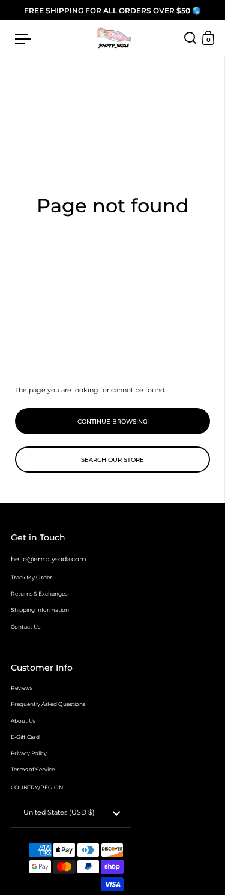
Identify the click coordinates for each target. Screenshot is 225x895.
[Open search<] (190, 38)
